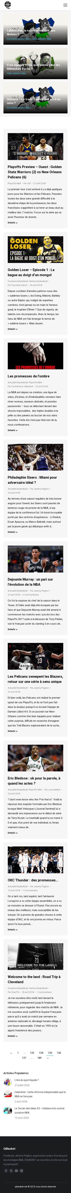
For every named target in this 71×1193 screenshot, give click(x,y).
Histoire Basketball (38, 281)
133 (32, 1052)
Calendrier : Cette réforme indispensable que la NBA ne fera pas (40, 1094)
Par (27, 183)
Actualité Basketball (18, 382)
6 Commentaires (31, 594)
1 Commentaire (30, 890)
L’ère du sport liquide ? (27, 1080)
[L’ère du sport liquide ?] (7, 1082)
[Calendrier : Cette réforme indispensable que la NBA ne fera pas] (7, 1094)
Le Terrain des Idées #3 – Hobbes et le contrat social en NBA (39, 1110)
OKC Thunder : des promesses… (33, 880)
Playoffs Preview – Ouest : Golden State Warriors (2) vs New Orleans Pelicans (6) (35, 172)
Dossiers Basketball (19, 39)
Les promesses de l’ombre (28, 376)
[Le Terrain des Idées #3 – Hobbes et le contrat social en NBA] (7, 1110)
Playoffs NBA (14, 183)
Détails (11, 222)
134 (41, 1052)
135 (50, 1052)
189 (39, 1057)
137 (24, 1057)
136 (59, 1052)
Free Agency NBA (41, 39)
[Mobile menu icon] (65, 5)
